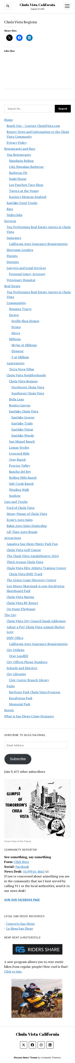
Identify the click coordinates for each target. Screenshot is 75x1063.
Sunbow (15, 495)
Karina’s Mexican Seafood (27, 197)
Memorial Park (19, 704)
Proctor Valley (19, 465)
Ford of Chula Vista (20, 507)
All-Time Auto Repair (22, 532)
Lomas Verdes (19, 447)
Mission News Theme (25, 1057)
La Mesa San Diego (19, 928)
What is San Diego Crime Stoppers (29, 716)
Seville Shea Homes (25, 321)
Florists (12, 256)
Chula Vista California (37, 5)
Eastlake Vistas (22, 429)
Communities (16, 303)
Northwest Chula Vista (27, 387)
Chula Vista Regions (23, 381)
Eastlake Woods (22, 435)
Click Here (21, 862)
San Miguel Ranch (22, 441)
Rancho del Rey (20, 471)
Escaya (14, 315)
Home (8, 119)
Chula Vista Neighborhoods (26, 375)
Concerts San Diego (20, 923)
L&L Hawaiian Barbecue (26, 166)
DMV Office (15, 638)
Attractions (12, 538)
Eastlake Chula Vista (23, 411)
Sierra (15, 333)
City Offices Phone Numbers (27, 662)
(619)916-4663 (34, 871)
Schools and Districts (22, 668)
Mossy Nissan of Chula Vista (27, 514)
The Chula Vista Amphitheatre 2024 (33, 556)
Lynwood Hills (19, 453)
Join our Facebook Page (22, 900)
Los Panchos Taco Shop (26, 185)
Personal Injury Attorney (27, 274)
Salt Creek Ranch (21, 483)
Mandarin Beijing (21, 160)
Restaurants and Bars (19, 148)
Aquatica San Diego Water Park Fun (32, 544)
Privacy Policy (17, 142)
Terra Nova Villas (21, 369)
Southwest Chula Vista (27, 393)
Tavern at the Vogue (24, 191)
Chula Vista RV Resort (22, 603)
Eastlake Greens (22, 417)
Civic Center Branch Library (29, 680)
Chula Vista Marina (20, 597)
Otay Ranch (17, 459)
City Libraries (16, 674)
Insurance (14, 238)
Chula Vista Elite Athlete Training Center (36, 568)
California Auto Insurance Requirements (38, 244)
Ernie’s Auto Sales (20, 520)
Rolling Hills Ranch (23, 477)
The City (10, 615)
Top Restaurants (19, 154)
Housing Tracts (20, 309)
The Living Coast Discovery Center (31, 580)
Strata (16, 327)
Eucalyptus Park (20, 698)
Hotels (9, 710)
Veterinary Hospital (21, 280)
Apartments (15, 363)
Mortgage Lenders (20, 250)
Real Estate (12, 286)
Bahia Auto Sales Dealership (27, 526)
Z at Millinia (20, 357)
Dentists (13, 262)
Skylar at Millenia (24, 345)
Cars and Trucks (16, 501)
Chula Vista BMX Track (25, 574)
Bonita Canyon (19, 405)
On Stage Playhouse (21, 609)
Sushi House (17, 179)
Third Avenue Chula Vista (25, 562)
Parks (11, 686)
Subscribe (18, 759)
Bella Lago (16, 399)
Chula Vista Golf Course (24, 550)
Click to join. (13, 971)
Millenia (15, 339)
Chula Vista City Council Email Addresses (36, 621)
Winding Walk (19, 489)
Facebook (22, 866)
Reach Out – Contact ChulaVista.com (33, 126)
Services (10, 221)
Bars (10, 209)
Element (17, 351)
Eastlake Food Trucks (22, 203)
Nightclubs (14, 215)
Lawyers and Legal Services (26, 268)
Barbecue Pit (18, 173)
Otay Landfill (18, 656)
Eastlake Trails (22, 423)
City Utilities (15, 650)
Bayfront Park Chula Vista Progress (34, 692)
